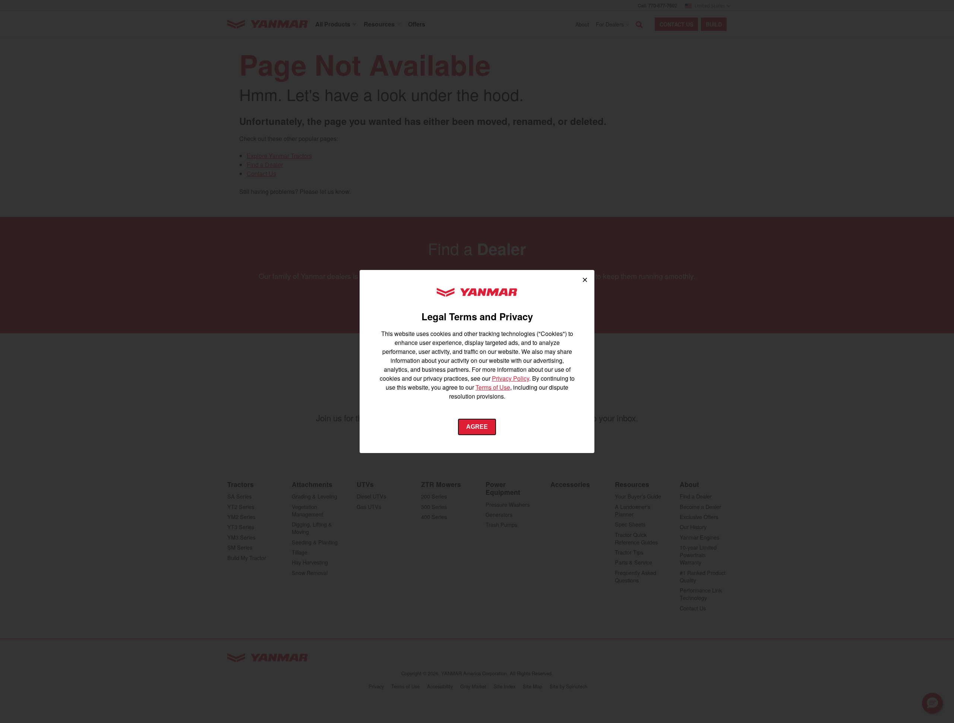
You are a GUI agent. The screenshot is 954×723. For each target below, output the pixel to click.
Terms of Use (493, 387)
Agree (477, 427)
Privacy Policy (510, 378)
